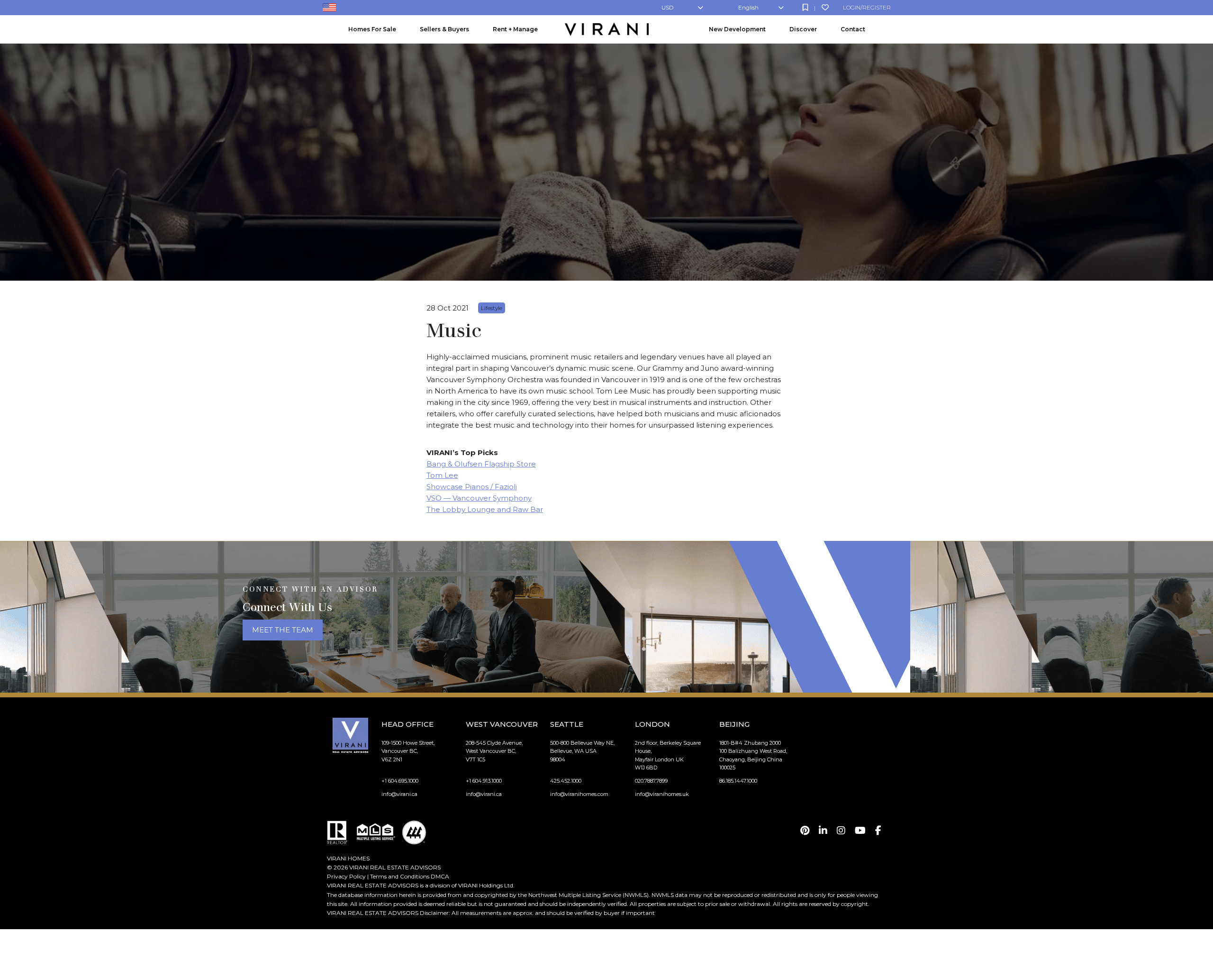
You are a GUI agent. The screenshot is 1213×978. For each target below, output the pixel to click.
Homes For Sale (372, 29)
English (748, 7)
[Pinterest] (805, 831)
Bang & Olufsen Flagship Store (481, 463)
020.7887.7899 (651, 780)
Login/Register (867, 7)
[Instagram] (841, 831)
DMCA (440, 876)
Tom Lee (442, 475)
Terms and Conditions (399, 876)
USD (667, 7)
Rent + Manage (515, 29)
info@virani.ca (399, 794)
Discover (803, 29)
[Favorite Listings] (825, 7)
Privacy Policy (346, 876)
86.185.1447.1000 (738, 780)
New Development (737, 29)
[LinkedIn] (823, 831)
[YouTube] (860, 831)
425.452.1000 (565, 780)
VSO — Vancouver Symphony (479, 498)
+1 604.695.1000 (399, 780)
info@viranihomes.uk (662, 794)
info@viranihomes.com (579, 794)
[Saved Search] (805, 7)
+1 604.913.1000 (484, 780)
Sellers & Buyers (444, 29)
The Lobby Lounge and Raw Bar (484, 509)
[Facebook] (878, 831)
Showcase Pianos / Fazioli (471, 486)
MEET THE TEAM (282, 629)
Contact (853, 29)
